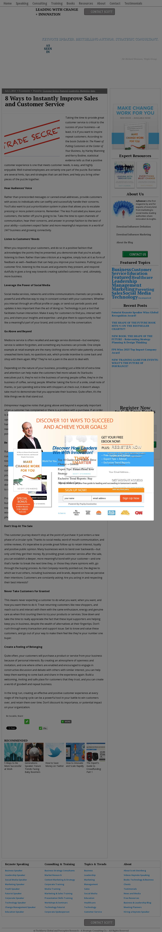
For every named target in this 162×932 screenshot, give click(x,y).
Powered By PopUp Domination (82, 504)
